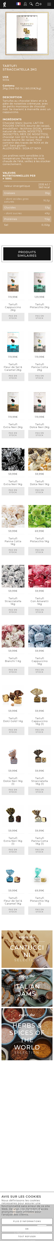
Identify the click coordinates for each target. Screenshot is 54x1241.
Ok (27, 1229)
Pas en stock (13, 317)
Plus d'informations (27, 1221)
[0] (35, 4)
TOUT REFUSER (27, 1236)
